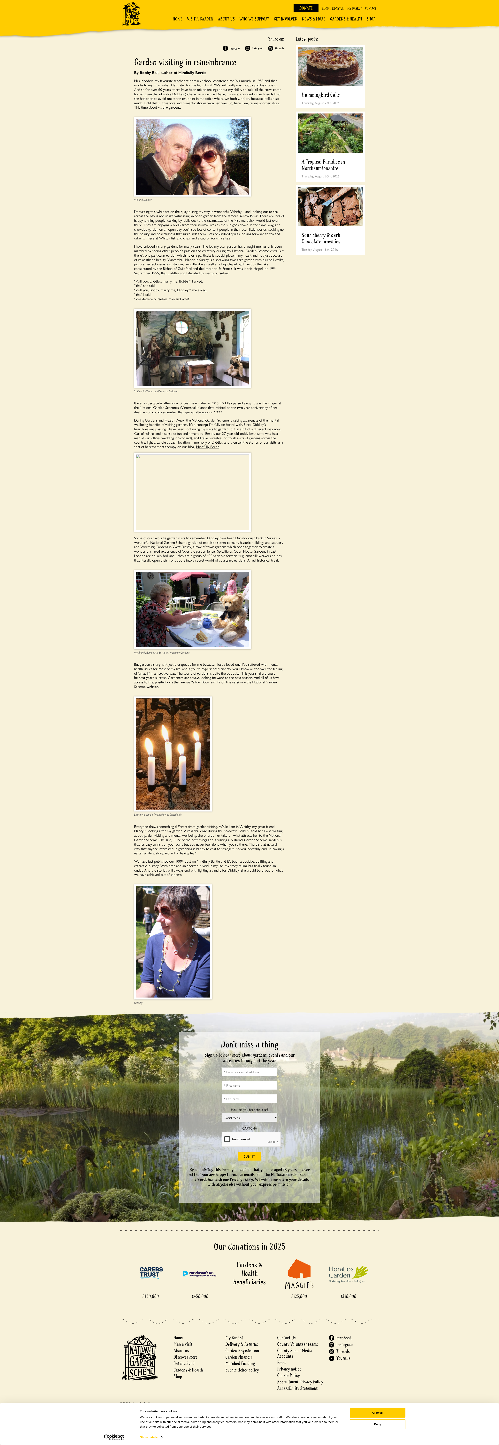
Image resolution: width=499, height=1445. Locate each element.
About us (181, 1351)
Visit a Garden (200, 19)
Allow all (377, 1412)
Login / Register (333, 8)
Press (281, 1363)
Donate (306, 8)
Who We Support (254, 19)
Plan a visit (182, 1344)
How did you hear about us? (249, 1109)
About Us (226, 19)
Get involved (285, 19)
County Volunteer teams (297, 1344)
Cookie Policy (288, 1375)
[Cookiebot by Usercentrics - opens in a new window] (114, 1437)
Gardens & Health (346, 19)
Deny (377, 1424)
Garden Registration (242, 1351)
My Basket (354, 8)
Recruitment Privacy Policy (300, 1382)
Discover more (185, 1357)
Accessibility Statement (297, 1388)
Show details (149, 1437)
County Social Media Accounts (294, 1353)
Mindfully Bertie (192, 72)
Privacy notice (289, 1369)
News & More (313, 19)
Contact (370, 8)
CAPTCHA (249, 1128)
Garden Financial (239, 1357)
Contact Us (286, 1338)
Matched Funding (240, 1364)
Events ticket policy (242, 1370)
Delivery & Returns (241, 1344)
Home (177, 19)
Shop (371, 19)
